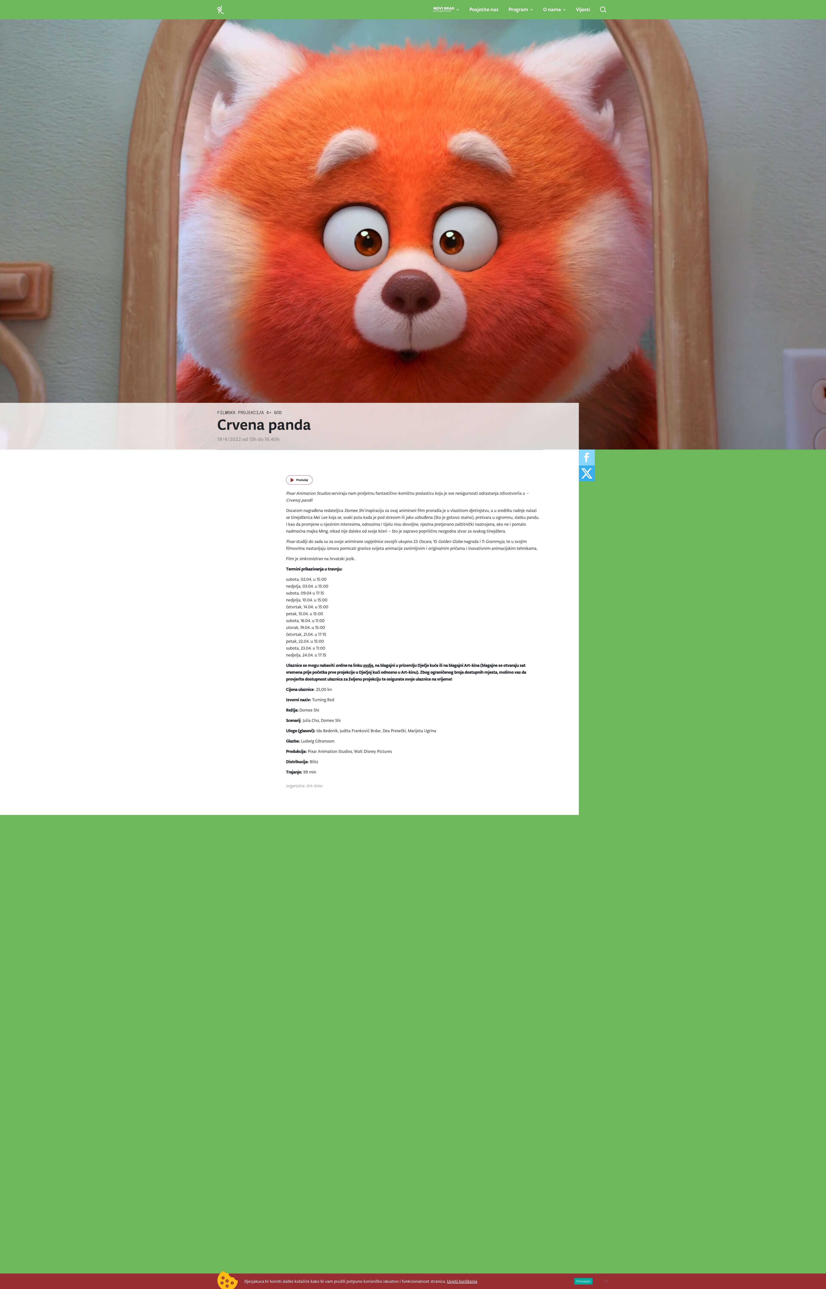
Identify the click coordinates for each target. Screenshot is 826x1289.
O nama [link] (552, 9)
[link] (220, 9)
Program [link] (518, 9)
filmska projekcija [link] (240, 412)
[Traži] (603, 10)
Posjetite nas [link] (484, 9)
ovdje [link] (368, 665)
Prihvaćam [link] (583, 1281)
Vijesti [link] (583, 9)
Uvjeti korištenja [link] (462, 1281)
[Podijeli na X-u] (587, 473)
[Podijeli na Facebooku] (587, 457)
